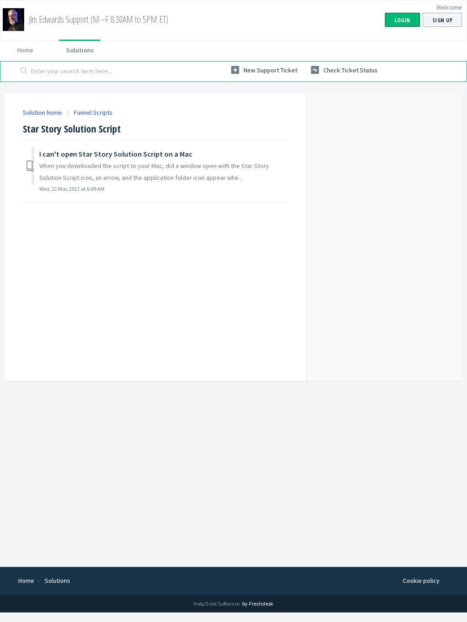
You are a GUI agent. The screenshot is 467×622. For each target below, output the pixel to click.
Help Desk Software (216, 603)
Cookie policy (421, 580)
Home (25, 50)
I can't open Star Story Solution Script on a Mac (115, 153)
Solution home (43, 112)
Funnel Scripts (93, 112)
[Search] (24, 71)
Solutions (80, 50)
